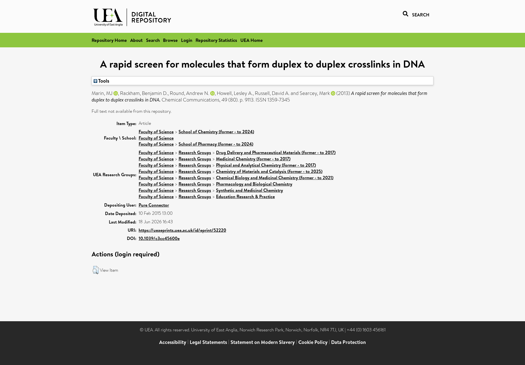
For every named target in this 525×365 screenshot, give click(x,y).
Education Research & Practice (245, 196)
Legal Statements (208, 342)
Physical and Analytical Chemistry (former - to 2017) (266, 165)
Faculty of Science (156, 132)
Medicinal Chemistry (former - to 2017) (253, 159)
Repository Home (109, 40)
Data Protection (348, 342)
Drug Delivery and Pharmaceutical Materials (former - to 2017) (276, 152)
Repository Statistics (216, 40)
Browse (170, 40)
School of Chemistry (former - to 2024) (216, 132)
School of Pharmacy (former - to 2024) (216, 144)
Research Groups (195, 152)
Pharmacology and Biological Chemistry (254, 184)
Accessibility (172, 342)
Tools (103, 80)
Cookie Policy (313, 342)
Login (186, 40)
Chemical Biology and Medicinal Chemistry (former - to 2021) (274, 178)
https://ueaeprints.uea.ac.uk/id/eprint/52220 (182, 230)
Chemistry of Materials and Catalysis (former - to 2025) (269, 171)
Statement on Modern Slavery (263, 342)
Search (153, 40)
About (136, 40)
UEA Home (251, 40)
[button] (95, 270)
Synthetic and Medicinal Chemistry (249, 190)
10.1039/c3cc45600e (159, 238)
